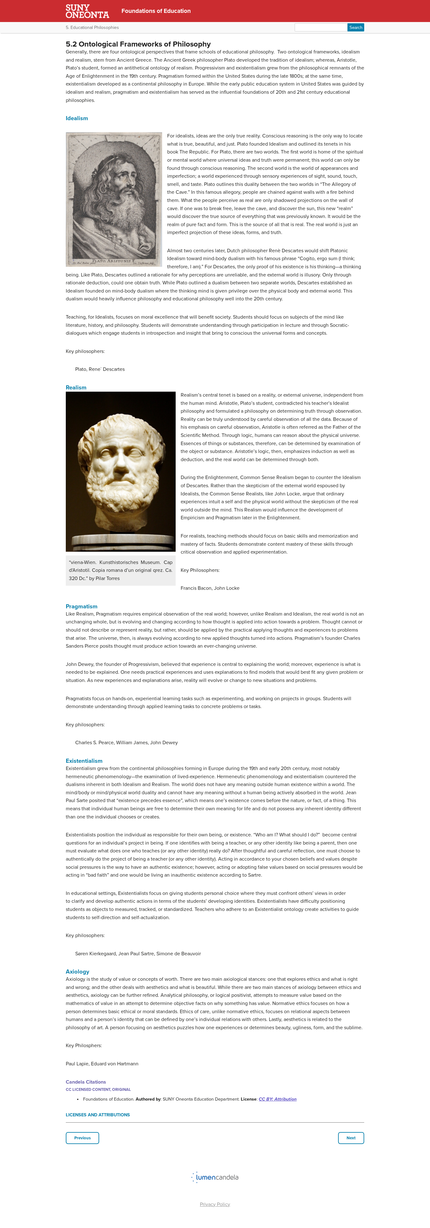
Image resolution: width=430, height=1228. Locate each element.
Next (351, 1138)
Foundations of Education (156, 10)
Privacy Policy (215, 1204)
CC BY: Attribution (278, 1099)
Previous (82, 1138)
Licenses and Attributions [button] (98, 1115)
